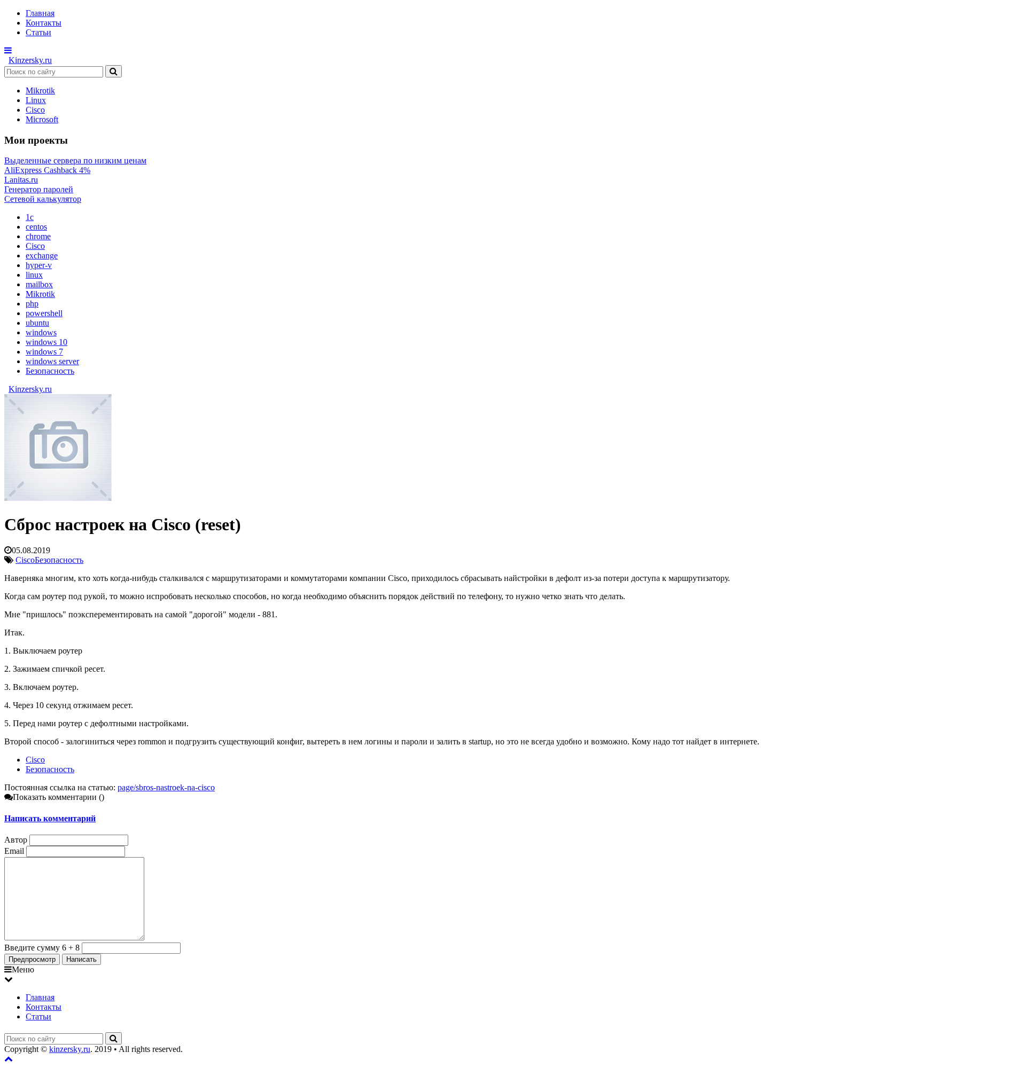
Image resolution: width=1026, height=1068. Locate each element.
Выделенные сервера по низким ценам (75, 160)
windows (41, 332)
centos (36, 226)
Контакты (43, 22)
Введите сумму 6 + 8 (42, 947)
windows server (52, 361)
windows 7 (44, 351)
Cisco (35, 109)
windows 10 (46, 342)
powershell (44, 313)
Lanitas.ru (21, 179)
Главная (40, 13)
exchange (42, 255)
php (32, 303)
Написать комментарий (50, 818)
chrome (38, 236)
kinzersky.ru (69, 1049)
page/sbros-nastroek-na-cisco (166, 787)
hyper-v (39, 265)
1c (30, 217)
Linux (36, 100)
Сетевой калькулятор (42, 198)
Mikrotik (40, 90)
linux (34, 274)
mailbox (39, 284)
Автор (15, 839)
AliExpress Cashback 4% (47, 170)
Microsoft (42, 119)
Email (14, 850)
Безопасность (50, 370)
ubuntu (37, 322)
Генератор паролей (38, 189)
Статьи (38, 32)
